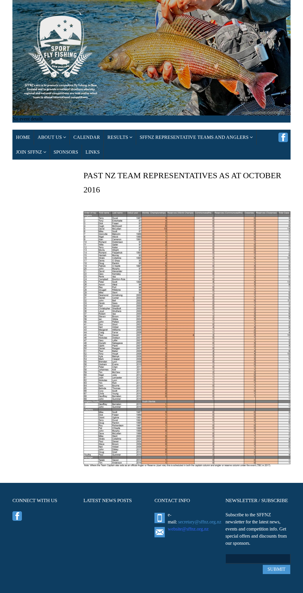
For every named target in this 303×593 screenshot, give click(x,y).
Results (118, 137)
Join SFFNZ (29, 152)
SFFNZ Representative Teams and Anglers (195, 137)
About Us (50, 137)
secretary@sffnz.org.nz (199, 521)
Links (93, 152)
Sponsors (66, 152)
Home (23, 137)
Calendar (86, 137)
